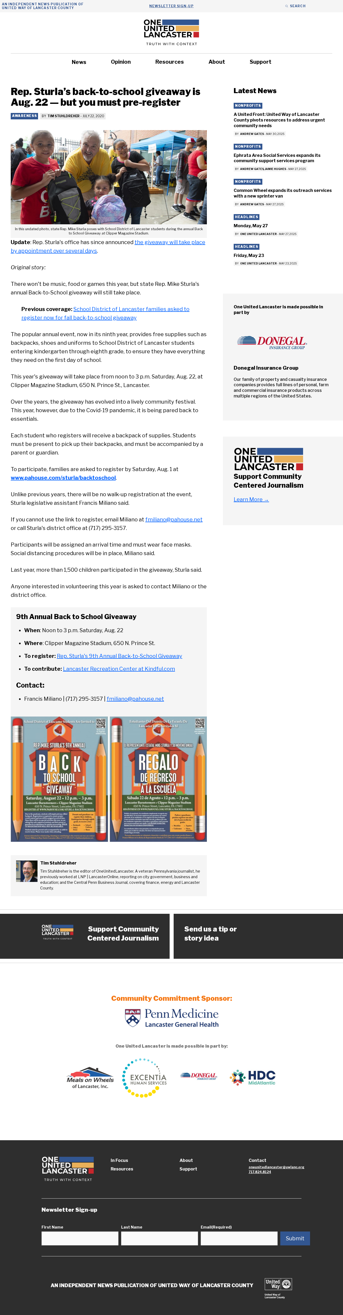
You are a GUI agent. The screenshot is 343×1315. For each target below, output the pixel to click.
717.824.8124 (260, 1172)
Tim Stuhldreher (63, 116)
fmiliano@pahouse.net (174, 519)
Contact (257, 1160)
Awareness (24, 116)
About (216, 62)
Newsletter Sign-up (171, 6)
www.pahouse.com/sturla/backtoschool (63, 478)
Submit (295, 1238)
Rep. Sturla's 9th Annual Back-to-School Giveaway (119, 656)
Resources (169, 62)
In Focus (119, 1160)
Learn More (251, 499)
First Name (52, 1227)
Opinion (121, 62)
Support (260, 62)
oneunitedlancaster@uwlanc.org (276, 1167)
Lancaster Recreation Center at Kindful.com (119, 669)
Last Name (131, 1227)
